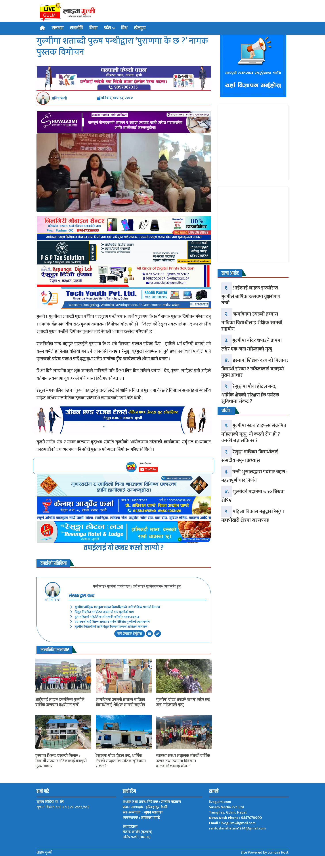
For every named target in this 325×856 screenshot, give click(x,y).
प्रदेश (107, 28)
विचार (93, 28)
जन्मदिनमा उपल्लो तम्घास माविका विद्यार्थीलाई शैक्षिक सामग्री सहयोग (120, 702)
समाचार (57, 28)
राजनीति (76, 28)
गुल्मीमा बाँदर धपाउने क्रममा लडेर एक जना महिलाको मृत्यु (183, 702)
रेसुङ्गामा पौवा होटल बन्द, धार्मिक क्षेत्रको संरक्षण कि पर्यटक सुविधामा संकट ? (121, 761)
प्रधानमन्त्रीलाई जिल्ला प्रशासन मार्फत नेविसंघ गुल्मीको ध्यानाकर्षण (112, 621)
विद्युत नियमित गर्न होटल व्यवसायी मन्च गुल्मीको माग (104, 612)
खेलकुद (139, 28)
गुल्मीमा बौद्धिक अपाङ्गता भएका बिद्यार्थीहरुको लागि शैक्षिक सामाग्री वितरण (117, 607)
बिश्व (124, 28)
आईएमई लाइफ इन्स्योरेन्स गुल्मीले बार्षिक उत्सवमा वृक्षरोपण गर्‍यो (59, 702)
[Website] (157, 633)
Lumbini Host (278, 852)
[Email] (149, 633)
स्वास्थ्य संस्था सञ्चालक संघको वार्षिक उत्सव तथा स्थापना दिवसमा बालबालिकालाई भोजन (183, 761)
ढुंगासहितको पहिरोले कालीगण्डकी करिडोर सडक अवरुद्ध (107, 616)
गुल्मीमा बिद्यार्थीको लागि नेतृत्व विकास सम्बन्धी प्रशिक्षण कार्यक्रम (111, 626)
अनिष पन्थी (59, 98)
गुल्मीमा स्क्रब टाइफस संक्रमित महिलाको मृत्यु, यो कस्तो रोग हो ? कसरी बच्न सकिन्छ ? (253, 432)
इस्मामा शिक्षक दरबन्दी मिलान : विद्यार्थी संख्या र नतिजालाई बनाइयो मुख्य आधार (61, 761)
